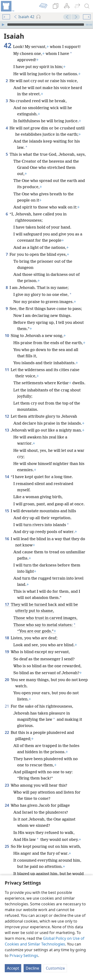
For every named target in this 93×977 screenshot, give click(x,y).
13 (7, 430)
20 (7, 679)
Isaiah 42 (26, 16)
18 (7, 638)
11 (7, 369)
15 (7, 510)
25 (7, 846)
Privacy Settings (24, 955)
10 (7, 335)
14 (7, 476)
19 (7, 651)
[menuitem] (7, 6)
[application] (46, 24)
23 (7, 785)
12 (7, 416)
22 (7, 732)
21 (7, 706)
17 (7, 604)
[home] (7, 6)
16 (7, 538)
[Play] (3, 25)
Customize (55, 968)
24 (7, 805)
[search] (87, 6)
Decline (32, 968)
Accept (13, 968)
